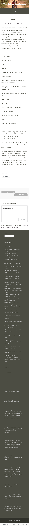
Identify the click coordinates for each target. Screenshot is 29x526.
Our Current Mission (20, 194)
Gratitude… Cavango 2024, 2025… (12, 325)
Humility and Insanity (8, 192)
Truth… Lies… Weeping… (10, 266)
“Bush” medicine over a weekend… (12, 245)
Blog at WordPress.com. (14, 520)
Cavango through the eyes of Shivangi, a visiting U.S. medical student (11, 300)
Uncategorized (18, 23)
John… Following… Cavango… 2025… (13, 329)
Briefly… (6, 348)
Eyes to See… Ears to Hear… (11, 351)
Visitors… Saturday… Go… (10, 359)
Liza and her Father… (9, 346)
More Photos (7, 372)
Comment (22, 219)
